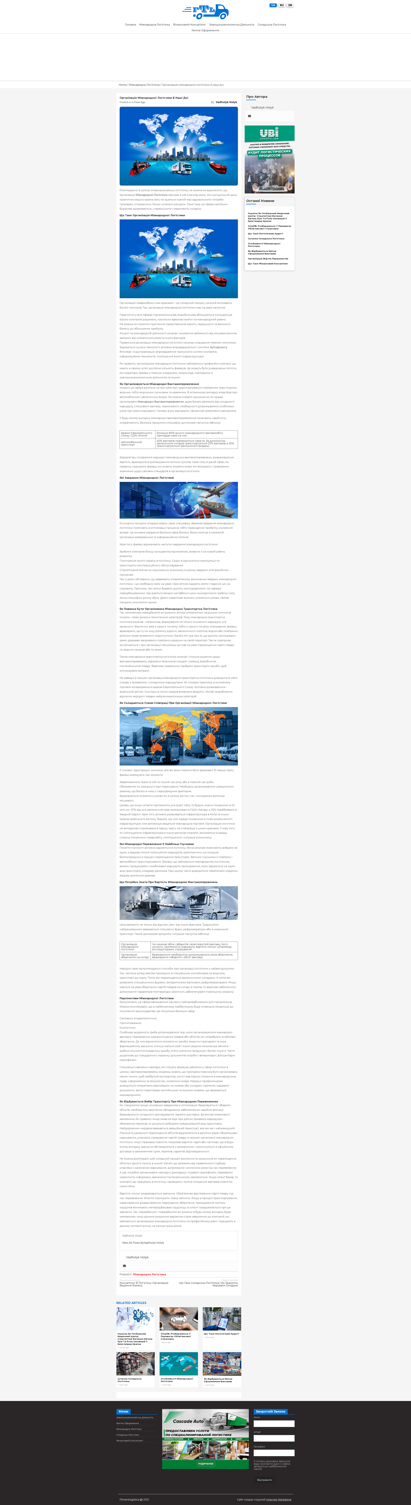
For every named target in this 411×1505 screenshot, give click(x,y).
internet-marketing (278, 1499)
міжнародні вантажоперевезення (161, 401)
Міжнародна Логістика (154, 24)
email (257, 1432)
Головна (130, 24)
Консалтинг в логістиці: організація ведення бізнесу (144, 1283)
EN (290, 5)
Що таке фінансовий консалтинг (268, 263)
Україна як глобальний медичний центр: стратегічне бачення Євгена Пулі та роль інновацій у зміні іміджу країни (135, 1338)
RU (282, 5)
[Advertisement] (205, 57)
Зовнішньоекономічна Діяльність (231, 24)
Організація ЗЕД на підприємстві (268, 258)
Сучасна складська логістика (266, 238)
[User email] (124, 1266)
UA (273, 5)
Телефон (259, 1446)
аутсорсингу (218, 347)
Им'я (257, 1417)
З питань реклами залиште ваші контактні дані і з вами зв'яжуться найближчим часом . (272, 1466)
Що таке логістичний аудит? (221, 1333)
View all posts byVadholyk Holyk (143, 1242)
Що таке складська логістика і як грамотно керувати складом (208, 1283)
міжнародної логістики (152, 194)
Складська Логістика (272, 24)
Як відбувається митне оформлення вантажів (218, 1380)
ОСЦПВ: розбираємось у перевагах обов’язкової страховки (176, 1336)
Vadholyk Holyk (226, 102)
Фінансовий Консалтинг (189, 24)
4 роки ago (138, 102)
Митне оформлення (205, 30)
